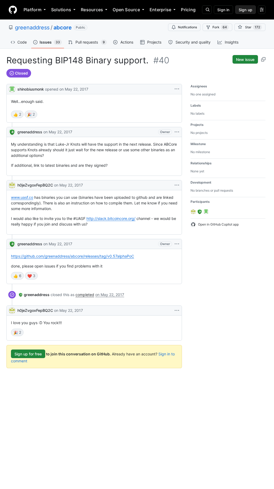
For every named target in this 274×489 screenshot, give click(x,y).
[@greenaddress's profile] (12, 132)
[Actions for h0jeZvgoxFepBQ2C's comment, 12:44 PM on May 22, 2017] (177, 185)
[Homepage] (13, 9)
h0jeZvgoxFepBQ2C (35, 185)
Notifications (187, 27)
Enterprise (160, 9)
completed (84, 294)
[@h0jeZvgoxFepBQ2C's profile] (12, 185)
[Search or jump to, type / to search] (207, 9)
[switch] (17, 114)
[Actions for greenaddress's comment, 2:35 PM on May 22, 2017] (177, 244)
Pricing (188, 9)
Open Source (126, 9)
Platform (32, 9)
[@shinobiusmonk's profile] (12, 88)
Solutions (61, 9)
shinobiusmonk (30, 89)
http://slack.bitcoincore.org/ (110, 218)
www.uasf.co (22, 197)
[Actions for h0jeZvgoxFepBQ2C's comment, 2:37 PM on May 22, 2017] (177, 310)
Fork (219, 27)
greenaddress (32, 27)
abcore (63, 27)
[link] (34, 294)
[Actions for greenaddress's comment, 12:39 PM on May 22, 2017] (177, 132)
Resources (92, 9)
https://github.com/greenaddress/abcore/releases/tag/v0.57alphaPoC (72, 256)
